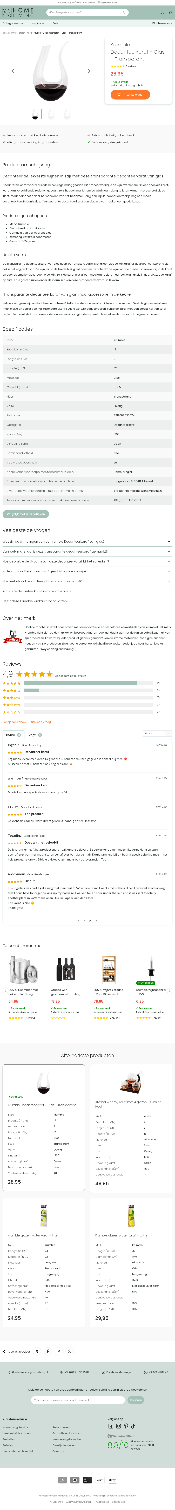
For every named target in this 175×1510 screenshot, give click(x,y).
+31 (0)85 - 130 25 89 (77, 1372)
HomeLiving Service (15, 1427)
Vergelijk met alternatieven (26, 514)
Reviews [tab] (10, 735)
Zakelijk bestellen (64, 1445)
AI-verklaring (56, 1501)
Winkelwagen (170, 12)
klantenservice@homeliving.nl (30, 1372)
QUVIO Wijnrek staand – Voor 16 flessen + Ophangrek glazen (109, 987)
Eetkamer (11, 32)
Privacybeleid (102, 1501)
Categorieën (11, 23)
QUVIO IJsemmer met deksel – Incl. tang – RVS (24, 987)
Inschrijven (136, 1399)
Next (88, 71)
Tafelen (21, 32)
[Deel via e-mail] (59, 1351)
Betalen (8, 1445)
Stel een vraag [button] (41, 722)
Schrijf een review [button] (14, 722)
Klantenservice (162, 23)
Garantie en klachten (66, 1433)
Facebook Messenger (119, 1372)
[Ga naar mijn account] (163, 12)
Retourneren (61, 1427)
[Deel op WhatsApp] (69, 1351)
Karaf (29, 32)
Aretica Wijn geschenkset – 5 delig (66, 987)
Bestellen (9, 1439)
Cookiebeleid (118, 1501)
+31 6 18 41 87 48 (158, 1372)
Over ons (58, 1451)
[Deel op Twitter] (37, 1351)
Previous (13, 71)
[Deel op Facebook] (48, 1351)
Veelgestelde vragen (17, 1433)
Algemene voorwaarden (79, 1501)
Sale (55, 23)
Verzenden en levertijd (18, 1451)
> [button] (96, 921)
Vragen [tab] (32, 735)
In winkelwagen (133, 95)
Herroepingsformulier (66, 1439)
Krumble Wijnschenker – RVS (151, 987)
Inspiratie (38, 23)
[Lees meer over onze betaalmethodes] (62, 1480)
